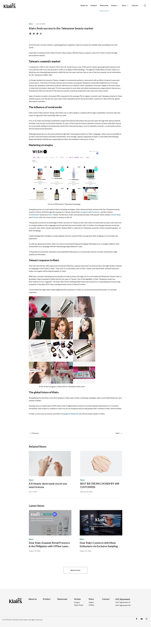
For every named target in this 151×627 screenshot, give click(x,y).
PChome (35, 217)
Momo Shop (116, 215)
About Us (84, 5)
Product (94, 5)
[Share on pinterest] (37, 33)
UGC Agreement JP (122, 602)
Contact (135, 5)
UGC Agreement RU (123, 605)
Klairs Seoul (78, 605)
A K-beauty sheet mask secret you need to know (48, 485)
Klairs (50, 215)
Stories (114, 5)
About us (33, 599)
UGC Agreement (122, 599)
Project (77, 602)
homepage (64, 414)
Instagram (84, 212)
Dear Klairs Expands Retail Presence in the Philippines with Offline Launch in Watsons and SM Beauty (49, 544)
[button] (75, 570)
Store (124, 5)
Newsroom (104, 5)
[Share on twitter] (33, 33)
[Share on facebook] (30, 33)
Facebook (95, 212)
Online (91, 602)
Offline (91, 605)
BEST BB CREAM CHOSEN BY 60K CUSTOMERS (99, 485)
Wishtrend (35, 215)
